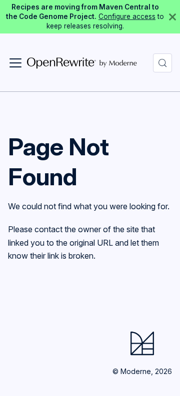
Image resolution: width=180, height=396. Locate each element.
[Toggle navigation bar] (15, 62)
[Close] (172, 16)
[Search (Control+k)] (162, 62)
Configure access (127, 16)
